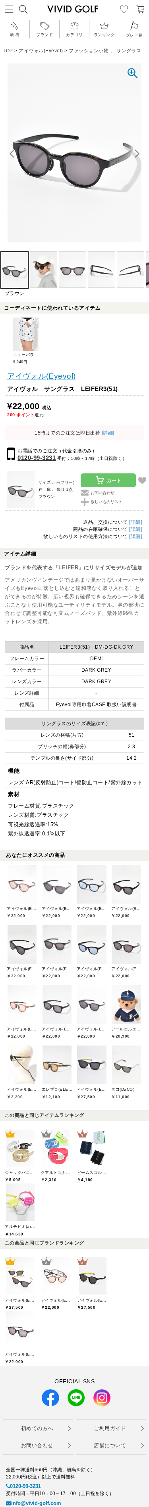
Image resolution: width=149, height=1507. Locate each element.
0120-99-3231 (36, 457)
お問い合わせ (37, 1445)
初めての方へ (37, 1428)
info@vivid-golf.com (36, 1503)
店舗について (110, 1445)
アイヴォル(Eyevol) (41, 376)
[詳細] (107, 433)
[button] (137, 154)
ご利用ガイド (110, 1428)
